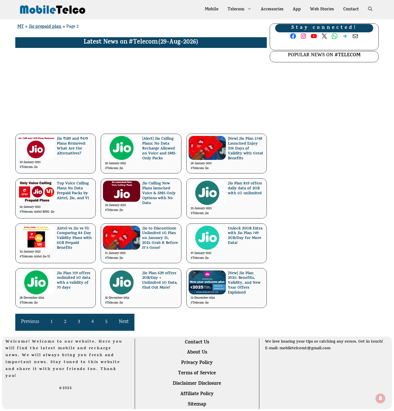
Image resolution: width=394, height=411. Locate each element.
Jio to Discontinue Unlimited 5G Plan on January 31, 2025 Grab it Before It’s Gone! (160, 238)
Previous (30, 322)
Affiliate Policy (196, 394)
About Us (197, 353)
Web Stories (322, 9)
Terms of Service (197, 373)
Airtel (38, 212)
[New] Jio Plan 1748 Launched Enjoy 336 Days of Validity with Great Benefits (245, 149)
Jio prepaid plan (45, 27)
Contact (351, 9)
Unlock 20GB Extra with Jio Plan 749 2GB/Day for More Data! (245, 235)
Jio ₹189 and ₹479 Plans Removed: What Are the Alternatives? (72, 146)
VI (48, 257)
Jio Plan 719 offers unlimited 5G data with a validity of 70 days (73, 280)
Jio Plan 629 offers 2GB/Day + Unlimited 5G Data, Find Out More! (160, 280)
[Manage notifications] (380, 398)
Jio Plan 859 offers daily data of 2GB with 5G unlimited (245, 188)
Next (124, 322)
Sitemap (197, 405)
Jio (35, 167)
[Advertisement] (141, 91)
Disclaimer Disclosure (197, 384)
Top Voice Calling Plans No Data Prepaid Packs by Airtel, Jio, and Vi (73, 190)
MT (20, 27)
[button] (370, 9)
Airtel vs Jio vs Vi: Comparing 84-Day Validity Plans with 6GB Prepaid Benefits (74, 238)
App (297, 9)
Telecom (236, 9)
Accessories (272, 9)
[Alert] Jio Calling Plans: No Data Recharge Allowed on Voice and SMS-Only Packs (159, 149)
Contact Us (197, 343)
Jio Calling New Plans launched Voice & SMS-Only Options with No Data (159, 193)
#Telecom (143, 42)
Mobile (211, 9)
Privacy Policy (197, 363)
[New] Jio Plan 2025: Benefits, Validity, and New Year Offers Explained (244, 283)
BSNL (46, 212)
